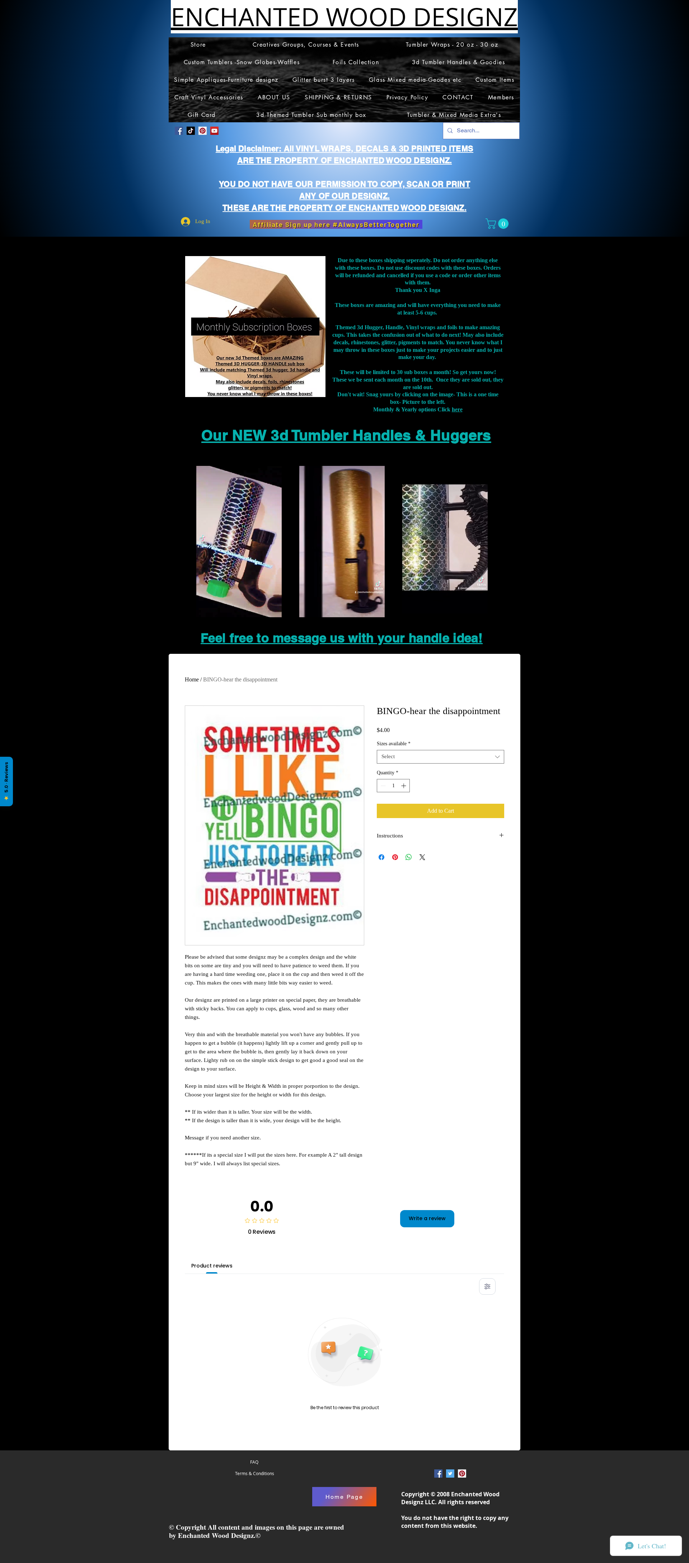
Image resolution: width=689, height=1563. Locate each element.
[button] (498, 223)
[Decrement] (382, 785)
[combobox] (440, 757)
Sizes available (394, 743)
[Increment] (404, 785)
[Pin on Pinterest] (395, 857)
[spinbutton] (393, 785)
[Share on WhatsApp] (408, 857)
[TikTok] (191, 131)
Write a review (427, 1218)
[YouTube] (214, 131)
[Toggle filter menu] (487, 1286)
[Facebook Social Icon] (179, 131)
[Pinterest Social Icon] (202, 131)
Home (192, 679)
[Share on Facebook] (381, 857)
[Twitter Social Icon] (450, 1473)
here (457, 409)
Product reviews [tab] (212, 1265)
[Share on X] (422, 857)
